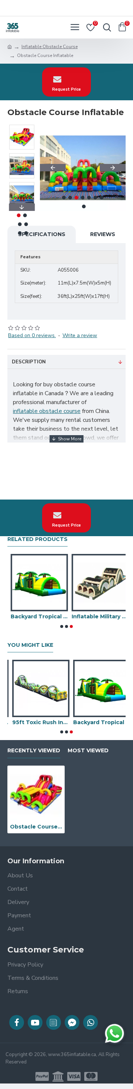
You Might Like (30, 645)
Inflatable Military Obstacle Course (97, 616)
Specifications (41, 234)
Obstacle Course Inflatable (36, 826)
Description (29, 362)
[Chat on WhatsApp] (114, 1033)
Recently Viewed (33, 750)
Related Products (37, 539)
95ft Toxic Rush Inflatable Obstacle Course (36, 722)
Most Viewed (88, 750)
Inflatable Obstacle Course (49, 47)
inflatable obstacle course (47, 411)
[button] (53, 167)
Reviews (102, 234)
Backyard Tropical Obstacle (36, 616)
